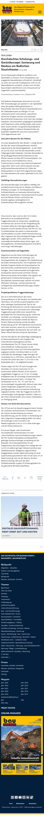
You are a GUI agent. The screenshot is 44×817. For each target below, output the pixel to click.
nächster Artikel (40, 478)
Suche (13, 2)
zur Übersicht (5, 478)
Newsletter (30, 2)
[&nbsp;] (22, 32)
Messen (20, 2)
